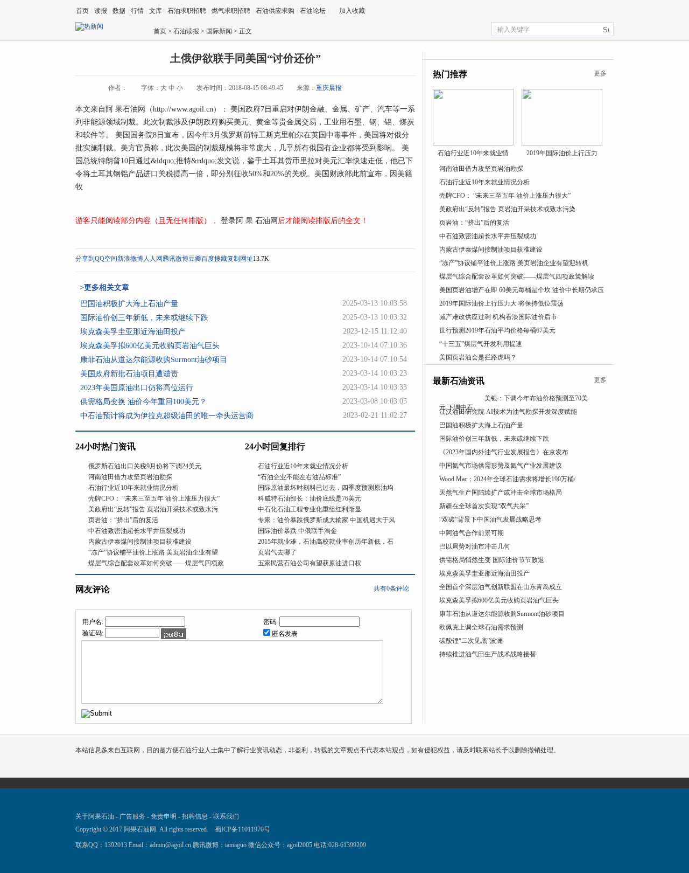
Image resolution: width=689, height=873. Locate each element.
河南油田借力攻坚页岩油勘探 (130, 477)
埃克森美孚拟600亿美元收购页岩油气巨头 (150, 346)
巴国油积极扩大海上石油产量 (129, 304)
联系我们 (226, 816)
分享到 (85, 258)
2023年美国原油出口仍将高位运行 (136, 388)
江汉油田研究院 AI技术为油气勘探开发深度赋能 (508, 411)
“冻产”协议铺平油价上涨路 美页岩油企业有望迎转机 (513, 263)
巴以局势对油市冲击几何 (474, 546)
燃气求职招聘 (231, 11)
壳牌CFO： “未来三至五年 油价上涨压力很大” (154, 498)
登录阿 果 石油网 (248, 221)
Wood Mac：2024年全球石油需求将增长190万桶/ (507, 479)
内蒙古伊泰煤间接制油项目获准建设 (140, 541)
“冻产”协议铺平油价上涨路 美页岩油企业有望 (153, 552)
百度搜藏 (214, 258)
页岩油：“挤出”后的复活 (123, 520)
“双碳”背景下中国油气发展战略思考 (490, 519)
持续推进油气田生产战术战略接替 (487, 654)
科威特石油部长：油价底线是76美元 (309, 498)
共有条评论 (391, 588)
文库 (155, 11)
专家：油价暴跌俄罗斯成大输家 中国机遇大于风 (326, 520)
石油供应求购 (275, 11)
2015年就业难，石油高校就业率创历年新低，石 (325, 541)
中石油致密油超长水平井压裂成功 (136, 531)
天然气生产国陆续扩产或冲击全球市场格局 (500, 492)
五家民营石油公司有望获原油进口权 (309, 563)
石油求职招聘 (186, 11)
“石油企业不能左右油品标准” (299, 477)
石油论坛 (313, 11)
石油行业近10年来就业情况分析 (133, 487)
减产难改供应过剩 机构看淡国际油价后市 (498, 317)
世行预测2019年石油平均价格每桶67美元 (497, 330)
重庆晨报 (329, 88)
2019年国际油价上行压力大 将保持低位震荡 (501, 303)
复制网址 (240, 258)
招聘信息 (195, 816)
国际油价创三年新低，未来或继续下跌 (144, 318)
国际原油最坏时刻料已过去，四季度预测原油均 (325, 487)
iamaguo (236, 845)
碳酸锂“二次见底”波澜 (471, 641)
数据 (119, 11)
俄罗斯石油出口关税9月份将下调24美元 (144, 466)
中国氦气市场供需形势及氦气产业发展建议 (500, 465)
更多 (600, 73)
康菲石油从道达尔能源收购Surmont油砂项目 (153, 360)
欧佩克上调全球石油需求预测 (481, 627)
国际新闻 (219, 31)
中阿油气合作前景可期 (471, 533)
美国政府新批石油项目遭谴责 (129, 374)
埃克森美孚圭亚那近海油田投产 (133, 332)
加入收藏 (352, 11)
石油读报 (186, 31)
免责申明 (164, 816)
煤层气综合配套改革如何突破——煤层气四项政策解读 (516, 276)
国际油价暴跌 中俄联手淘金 (297, 531)
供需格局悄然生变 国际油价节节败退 (491, 560)
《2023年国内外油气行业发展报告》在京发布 (503, 452)
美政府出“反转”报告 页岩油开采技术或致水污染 (507, 209)
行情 (137, 11)
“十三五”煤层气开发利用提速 (480, 344)
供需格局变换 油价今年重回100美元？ (143, 402)
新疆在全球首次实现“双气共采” (484, 506)
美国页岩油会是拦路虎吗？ (478, 357)
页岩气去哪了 (277, 552)
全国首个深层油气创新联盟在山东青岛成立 (500, 587)
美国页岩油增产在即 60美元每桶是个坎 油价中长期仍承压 (521, 290)
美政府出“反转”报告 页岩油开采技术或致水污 (153, 509)
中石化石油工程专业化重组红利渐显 (309, 509)
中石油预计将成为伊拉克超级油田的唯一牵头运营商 (167, 416)
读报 (100, 11)
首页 (82, 11)
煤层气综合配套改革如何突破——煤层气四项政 (156, 563)
